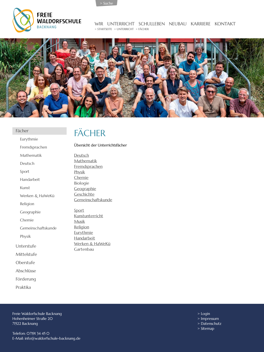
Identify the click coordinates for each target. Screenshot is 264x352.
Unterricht (120, 24)
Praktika (23, 287)
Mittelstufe (26, 254)
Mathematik (31, 155)
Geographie (30, 211)
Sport (24, 171)
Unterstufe (26, 246)
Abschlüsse (26, 271)
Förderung (26, 279)
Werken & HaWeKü (37, 195)
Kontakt (225, 24)
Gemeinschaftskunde (38, 228)
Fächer (22, 130)
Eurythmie (29, 139)
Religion (27, 203)
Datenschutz (211, 323)
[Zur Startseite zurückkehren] (47, 10)
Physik (25, 236)
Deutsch (27, 163)
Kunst (25, 187)
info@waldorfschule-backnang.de (52, 338)
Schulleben (152, 24)
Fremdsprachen (33, 147)
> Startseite (103, 29)
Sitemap (207, 328)
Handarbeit (30, 179)
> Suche (106, 3)
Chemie (27, 220)
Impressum (210, 318)
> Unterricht (124, 29)
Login (205, 313)
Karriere (201, 24)
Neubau (178, 24)
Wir (99, 24)
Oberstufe (25, 262)
